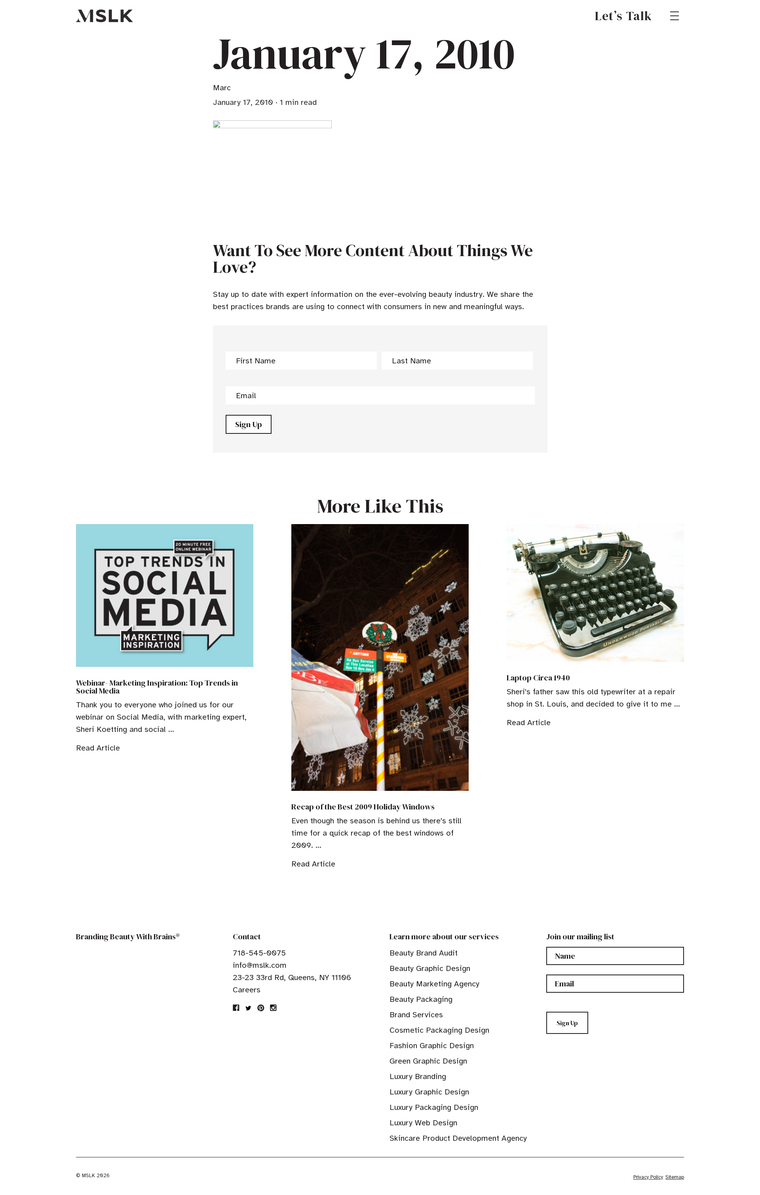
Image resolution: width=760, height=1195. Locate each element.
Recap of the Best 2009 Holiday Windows (363, 806)
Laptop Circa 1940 (538, 677)
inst (273, 1007)
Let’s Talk (623, 16)
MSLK (104, 15)
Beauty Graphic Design (430, 968)
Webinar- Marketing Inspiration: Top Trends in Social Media (157, 686)
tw (248, 1007)
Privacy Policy (648, 1177)
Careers (246, 990)
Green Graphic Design (428, 1061)
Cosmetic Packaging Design (439, 1030)
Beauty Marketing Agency (434, 984)
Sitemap (674, 1177)
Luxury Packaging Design (434, 1107)
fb (236, 1007)
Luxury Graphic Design (429, 1092)
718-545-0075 (259, 953)
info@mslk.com (260, 965)
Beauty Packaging (421, 999)
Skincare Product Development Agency (458, 1138)
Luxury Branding (418, 1076)
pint (260, 1007)
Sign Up (248, 424)
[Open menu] (674, 15)
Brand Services (416, 1015)
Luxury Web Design (423, 1123)
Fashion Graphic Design (432, 1046)
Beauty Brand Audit (424, 953)
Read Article (98, 748)
